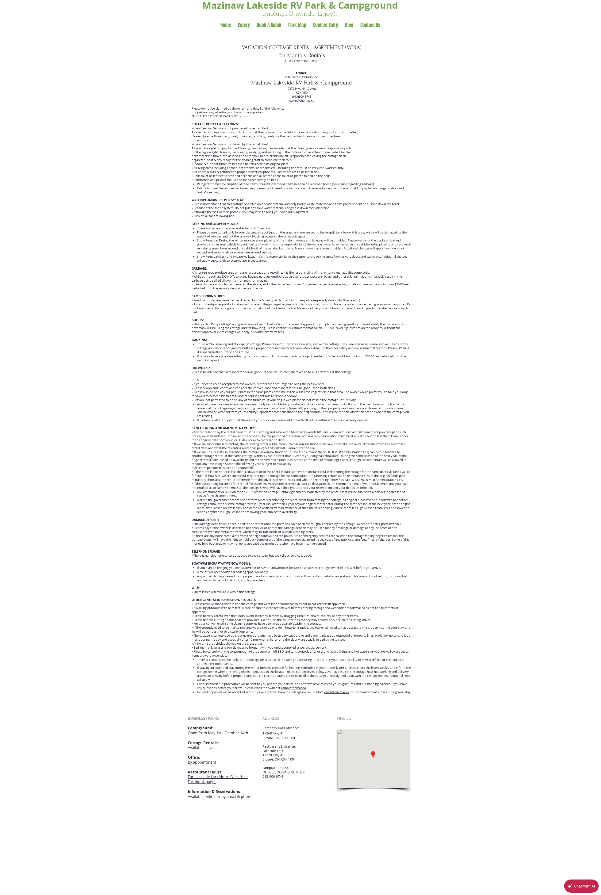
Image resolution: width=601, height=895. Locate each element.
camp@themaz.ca (301, 100)
